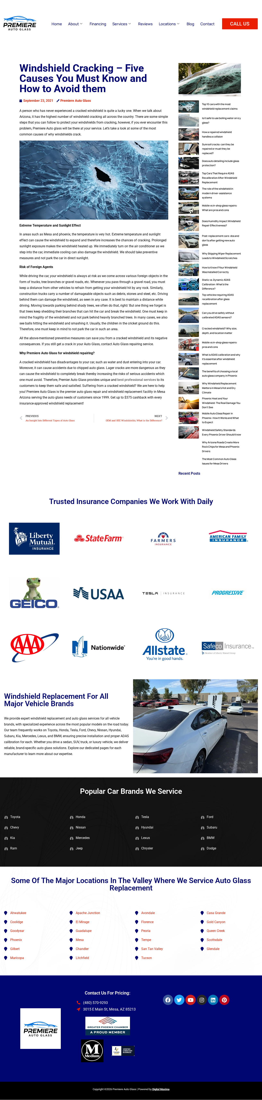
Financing (98, 23)
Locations (167, 23)
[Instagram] (202, 1000)
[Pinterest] (224, 1000)
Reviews (145, 23)
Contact (207, 23)
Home (57, 23)
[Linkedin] (213, 1000)
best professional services (136, 380)
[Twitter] (179, 1000)
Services (119, 23)
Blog (190, 23)
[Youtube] (190, 1000)
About (73, 23)
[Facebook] (168, 1000)
